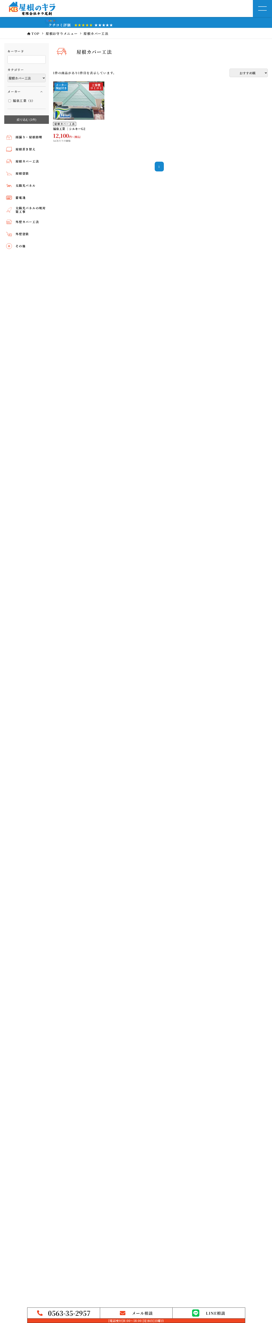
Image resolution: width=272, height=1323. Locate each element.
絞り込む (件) (26, 119)
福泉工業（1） (24, 100)
